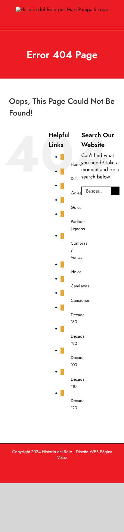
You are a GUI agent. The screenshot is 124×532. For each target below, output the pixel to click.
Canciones (80, 300)
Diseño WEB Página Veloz (84, 455)
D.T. (74, 178)
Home (76, 164)
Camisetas (80, 286)
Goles (76, 207)
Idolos (76, 272)
